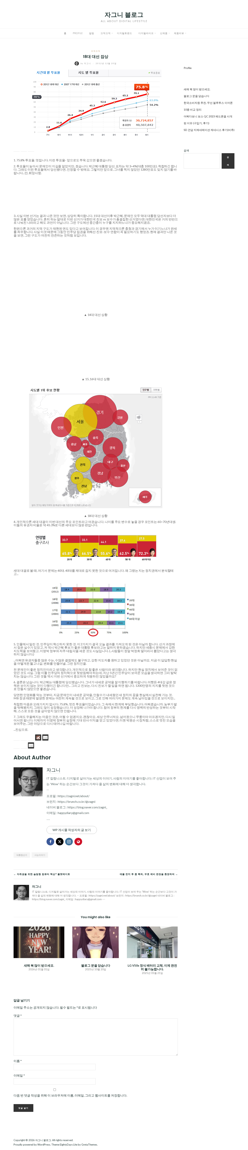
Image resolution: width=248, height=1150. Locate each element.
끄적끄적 (106, 33)
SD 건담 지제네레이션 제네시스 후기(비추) (209, 130)
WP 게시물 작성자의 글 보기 (72, 830)
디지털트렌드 (124, 33)
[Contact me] (45, 737)
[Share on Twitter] (24, 148)
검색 (186, 150)
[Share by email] (31, 148)
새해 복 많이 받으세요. (39, 965)
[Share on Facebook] (17, 148)
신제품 (164, 33)
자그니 (86, 63)
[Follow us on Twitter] (24, 737)
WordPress (43, 1144)
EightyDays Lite (68, 1144)
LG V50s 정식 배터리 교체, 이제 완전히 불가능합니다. (152, 967)
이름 (18, 1061)
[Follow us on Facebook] (17, 737)
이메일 (19, 1075)
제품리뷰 (179, 33)
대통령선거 (21, 855)
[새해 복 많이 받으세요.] (39, 942)
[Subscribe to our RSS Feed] (31, 737)
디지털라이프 (146, 33)
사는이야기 (39, 855)
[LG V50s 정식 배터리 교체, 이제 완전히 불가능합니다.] (152, 942)
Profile (78, 33)
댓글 (18, 1015)
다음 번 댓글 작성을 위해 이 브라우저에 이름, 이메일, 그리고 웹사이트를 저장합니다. (70, 1095)
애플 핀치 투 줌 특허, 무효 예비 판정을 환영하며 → (149, 874)
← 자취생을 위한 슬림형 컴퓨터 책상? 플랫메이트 (42, 874)
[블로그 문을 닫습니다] (95, 942)
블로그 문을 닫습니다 (95, 965)
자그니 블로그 (124, 14)
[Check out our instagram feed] (38, 737)
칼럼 (91, 33)
